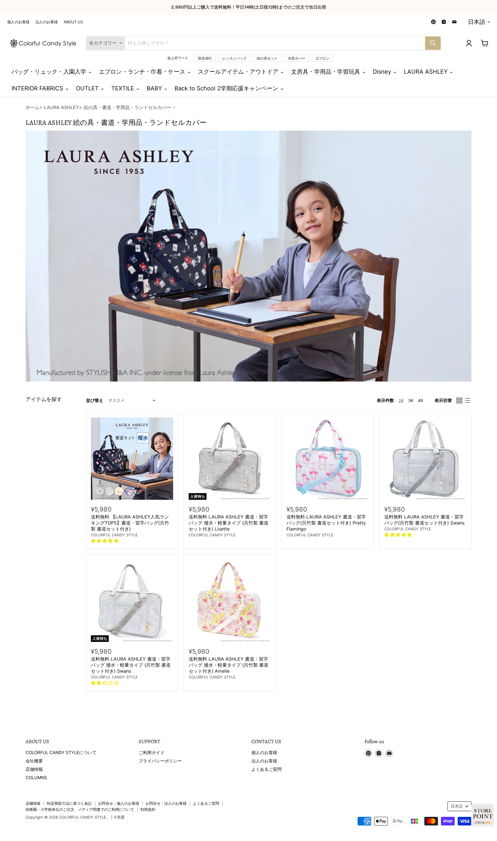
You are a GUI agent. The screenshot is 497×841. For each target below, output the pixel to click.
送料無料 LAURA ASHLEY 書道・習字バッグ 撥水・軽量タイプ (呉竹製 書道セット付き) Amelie (228, 665)
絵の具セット (267, 58)
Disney (383, 71)
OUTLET (88, 88)
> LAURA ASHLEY (59, 107)
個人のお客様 (18, 22)
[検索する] (433, 43)
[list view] (467, 400)
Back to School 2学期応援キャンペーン (227, 88)
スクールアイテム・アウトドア (239, 71)
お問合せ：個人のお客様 (118, 803)
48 (420, 400)
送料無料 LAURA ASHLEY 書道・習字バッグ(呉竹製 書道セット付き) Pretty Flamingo (326, 523)
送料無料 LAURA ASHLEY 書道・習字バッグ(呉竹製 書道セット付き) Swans (424, 520)
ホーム (32, 107)
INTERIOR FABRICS (38, 88)
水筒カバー (296, 58)
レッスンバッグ (234, 58)
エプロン (322, 58)
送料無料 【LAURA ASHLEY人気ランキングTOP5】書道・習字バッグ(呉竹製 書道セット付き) (130, 523)
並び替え (94, 400)
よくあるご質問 (266, 769)
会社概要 (34, 761)
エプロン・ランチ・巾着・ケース (143, 71)
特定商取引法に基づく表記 (69, 803)
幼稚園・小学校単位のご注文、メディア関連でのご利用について (80, 809)
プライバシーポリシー (160, 761)
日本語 (476, 21)
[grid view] (459, 400)
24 (401, 400)
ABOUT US (73, 22)
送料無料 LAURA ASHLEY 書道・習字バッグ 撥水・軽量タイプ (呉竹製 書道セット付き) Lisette (228, 523)
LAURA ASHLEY (426, 71)
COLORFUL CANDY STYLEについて (61, 752)
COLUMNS (36, 777)
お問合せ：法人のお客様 (166, 803)
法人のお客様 (46, 22)
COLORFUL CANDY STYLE (114, 535)
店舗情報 (34, 769)
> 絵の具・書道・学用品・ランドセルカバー (125, 107)
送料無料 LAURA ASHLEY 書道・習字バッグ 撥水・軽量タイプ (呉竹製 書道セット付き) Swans (131, 665)
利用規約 (147, 809)
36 (410, 400)
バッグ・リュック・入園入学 (50, 71)
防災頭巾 (205, 58)
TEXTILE (123, 88)
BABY (155, 88)
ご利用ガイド (152, 752)
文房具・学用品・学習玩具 (326, 71)
